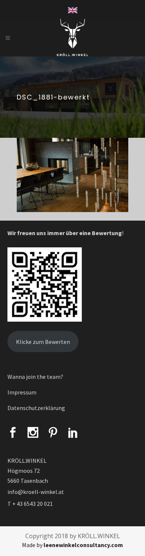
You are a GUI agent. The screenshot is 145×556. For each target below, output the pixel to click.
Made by (72, 545)
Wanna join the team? (35, 376)
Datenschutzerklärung (36, 408)
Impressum (21, 392)
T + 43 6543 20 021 (30, 503)
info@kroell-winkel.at (35, 491)
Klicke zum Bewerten (43, 341)
